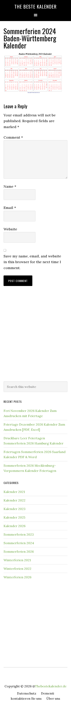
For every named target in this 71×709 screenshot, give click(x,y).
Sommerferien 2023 (19, 534)
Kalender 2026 (14, 526)
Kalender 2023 (14, 509)
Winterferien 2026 (17, 577)
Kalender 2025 (14, 517)
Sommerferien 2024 (19, 543)
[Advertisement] (35, 337)
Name (10, 186)
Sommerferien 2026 (19, 551)
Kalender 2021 (14, 492)
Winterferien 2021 (17, 560)
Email (10, 207)
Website (10, 229)
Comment (13, 137)
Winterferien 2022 (17, 569)
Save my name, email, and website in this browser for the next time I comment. (32, 262)
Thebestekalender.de (50, 686)
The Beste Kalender (35, 6)
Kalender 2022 (14, 500)
